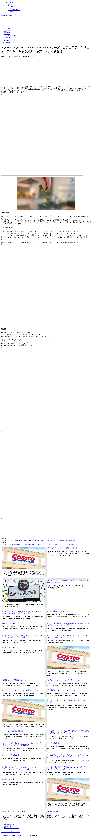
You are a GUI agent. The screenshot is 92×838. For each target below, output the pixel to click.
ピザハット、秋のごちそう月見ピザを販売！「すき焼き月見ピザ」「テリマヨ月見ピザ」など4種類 (23, 641)
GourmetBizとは (9, 824)
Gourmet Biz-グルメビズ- (10, 832)
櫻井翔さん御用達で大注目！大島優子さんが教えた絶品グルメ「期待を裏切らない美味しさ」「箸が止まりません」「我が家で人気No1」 (68, 707)
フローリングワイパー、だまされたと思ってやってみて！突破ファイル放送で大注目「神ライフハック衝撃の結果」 (23, 694)
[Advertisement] (33, 22)
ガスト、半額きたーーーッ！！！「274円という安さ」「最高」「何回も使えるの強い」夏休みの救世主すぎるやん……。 (23, 651)
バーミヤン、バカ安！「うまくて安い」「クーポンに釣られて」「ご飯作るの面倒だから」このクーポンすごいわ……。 (23, 627)
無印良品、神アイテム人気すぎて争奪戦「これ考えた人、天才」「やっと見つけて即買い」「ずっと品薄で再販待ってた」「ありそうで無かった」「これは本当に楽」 (68, 553)
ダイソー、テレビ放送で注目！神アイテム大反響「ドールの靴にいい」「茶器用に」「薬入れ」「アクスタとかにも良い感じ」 (68, 684)
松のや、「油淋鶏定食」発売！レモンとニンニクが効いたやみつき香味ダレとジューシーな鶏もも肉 (68, 773)
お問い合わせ (8, 826)
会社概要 (11, 11)
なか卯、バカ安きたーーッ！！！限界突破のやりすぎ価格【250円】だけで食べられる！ (23, 783)
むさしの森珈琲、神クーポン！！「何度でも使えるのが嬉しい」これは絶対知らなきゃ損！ (23, 605)
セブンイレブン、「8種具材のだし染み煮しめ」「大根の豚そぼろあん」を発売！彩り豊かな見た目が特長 (23, 617)
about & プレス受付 (14, 10)
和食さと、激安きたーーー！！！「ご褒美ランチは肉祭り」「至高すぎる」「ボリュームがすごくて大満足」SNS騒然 (68, 816)
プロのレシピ (12, 2)
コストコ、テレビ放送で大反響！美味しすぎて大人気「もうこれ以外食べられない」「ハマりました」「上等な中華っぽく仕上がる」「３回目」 (23, 573)
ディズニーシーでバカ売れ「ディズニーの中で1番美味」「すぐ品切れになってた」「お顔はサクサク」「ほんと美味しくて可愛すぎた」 (23, 817)
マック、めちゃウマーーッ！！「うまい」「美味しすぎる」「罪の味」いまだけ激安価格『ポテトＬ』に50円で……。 (23, 759)
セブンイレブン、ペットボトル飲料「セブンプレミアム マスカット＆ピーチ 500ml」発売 (68, 641)
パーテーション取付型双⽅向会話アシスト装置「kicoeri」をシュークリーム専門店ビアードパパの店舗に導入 (39, 544)
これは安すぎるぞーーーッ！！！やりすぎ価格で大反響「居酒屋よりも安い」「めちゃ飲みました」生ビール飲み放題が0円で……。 (23, 736)
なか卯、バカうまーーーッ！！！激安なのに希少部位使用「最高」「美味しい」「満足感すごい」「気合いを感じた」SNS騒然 (68, 747)
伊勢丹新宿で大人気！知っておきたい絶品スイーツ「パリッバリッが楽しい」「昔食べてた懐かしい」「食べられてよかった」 (68, 615)
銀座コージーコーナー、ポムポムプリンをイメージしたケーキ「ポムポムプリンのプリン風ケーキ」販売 (23, 773)
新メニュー (11, 6)
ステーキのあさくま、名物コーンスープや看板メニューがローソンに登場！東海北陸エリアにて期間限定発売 (23, 749)
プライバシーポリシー (11, 828)
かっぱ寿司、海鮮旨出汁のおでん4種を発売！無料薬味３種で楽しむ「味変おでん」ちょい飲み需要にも (67, 629)
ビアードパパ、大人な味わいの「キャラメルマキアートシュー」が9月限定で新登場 (68, 587)
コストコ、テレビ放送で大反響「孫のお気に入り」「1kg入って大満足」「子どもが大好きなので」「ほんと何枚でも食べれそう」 (67, 805)
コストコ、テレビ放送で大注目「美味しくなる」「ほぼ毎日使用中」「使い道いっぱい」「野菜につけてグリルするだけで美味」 (23, 725)
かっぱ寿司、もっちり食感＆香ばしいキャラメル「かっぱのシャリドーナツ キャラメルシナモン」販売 (68, 761)
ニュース (11, 8)
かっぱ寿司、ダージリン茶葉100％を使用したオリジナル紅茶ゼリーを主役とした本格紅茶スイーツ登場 (67, 737)
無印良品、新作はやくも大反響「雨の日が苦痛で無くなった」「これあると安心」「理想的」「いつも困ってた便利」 (23, 684)
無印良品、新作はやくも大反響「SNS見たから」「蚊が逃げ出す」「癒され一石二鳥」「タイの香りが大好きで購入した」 (67, 694)
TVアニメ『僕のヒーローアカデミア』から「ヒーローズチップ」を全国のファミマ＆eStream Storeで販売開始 (39, 540)
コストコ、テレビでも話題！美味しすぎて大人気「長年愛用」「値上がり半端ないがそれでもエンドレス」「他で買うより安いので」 (68, 673)
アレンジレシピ (13, 4)
